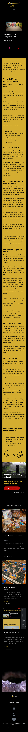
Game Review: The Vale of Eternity (13, 537)
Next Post (25, 658)
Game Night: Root (9, 587)
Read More (6, 553)
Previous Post (4, 658)
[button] (14, 9)
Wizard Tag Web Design (11, 632)
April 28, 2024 (9, 649)
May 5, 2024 (9, 603)
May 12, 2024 (9, 556)
